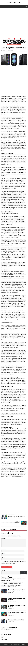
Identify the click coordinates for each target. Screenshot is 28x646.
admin (11, 50)
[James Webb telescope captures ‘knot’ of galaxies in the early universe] (4, 592)
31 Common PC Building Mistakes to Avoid (11, 583)
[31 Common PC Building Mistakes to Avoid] (4, 608)
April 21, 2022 (5, 50)
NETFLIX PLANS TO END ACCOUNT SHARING (12, 582)
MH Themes (22, 644)
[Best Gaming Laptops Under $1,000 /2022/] (4, 615)
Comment (3, 538)
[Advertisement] (14, 24)
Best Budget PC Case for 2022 (8, 587)
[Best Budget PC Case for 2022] (4, 622)
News (2, 636)
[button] (26, 7)
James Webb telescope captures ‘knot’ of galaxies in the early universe (16, 591)
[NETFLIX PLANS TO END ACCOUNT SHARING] (4, 601)
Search (3, 570)
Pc (2, 637)
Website (3, 557)
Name (3, 549)
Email (2, 553)
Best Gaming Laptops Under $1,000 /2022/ (11, 585)
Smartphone (4, 639)
